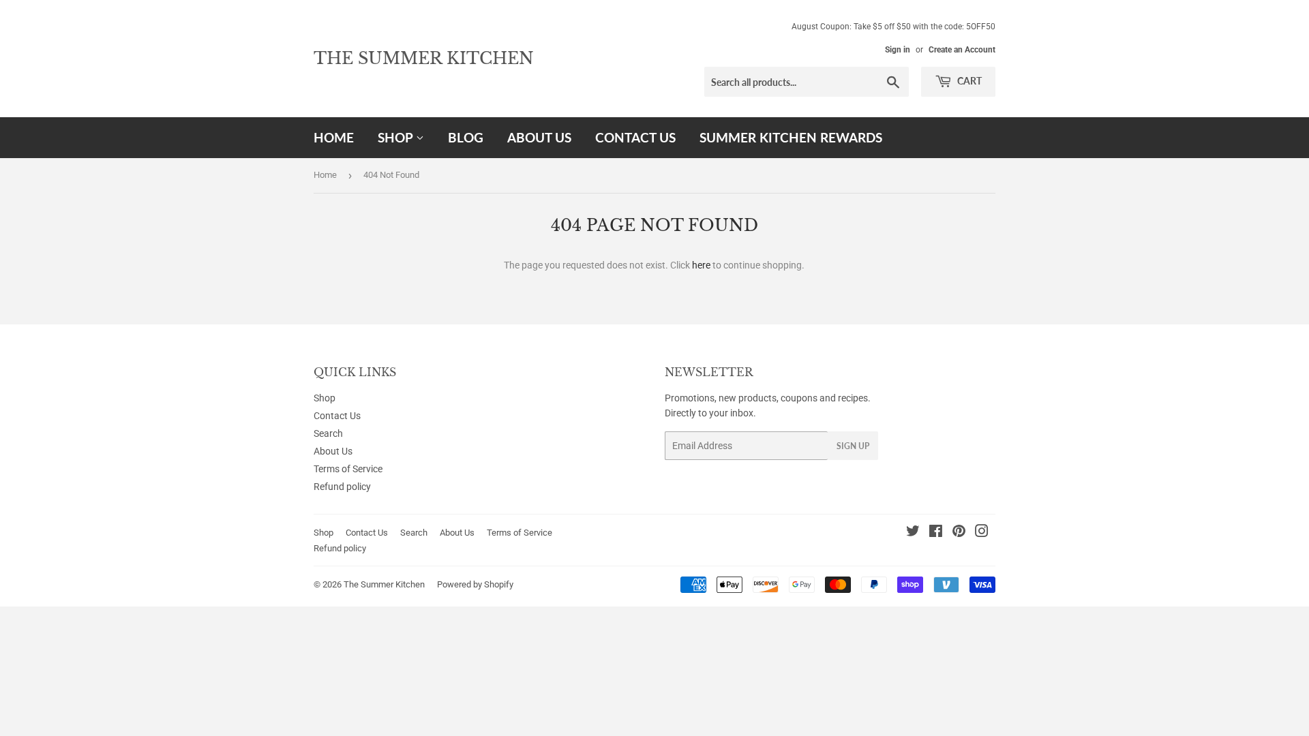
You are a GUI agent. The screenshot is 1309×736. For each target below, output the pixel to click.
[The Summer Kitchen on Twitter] (913, 532)
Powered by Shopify (475, 584)
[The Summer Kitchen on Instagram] (982, 532)
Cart (968, 81)
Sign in (897, 50)
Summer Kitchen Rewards (790, 137)
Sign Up (853, 446)
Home (334, 137)
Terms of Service (348, 468)
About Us (539, 137)
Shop (397, 137)
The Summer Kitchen (424, 58)
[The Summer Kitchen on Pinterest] (959, 532)
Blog (465, 137)
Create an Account (962, 50)
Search (328, 433)
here (701, 265)
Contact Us (635, 137)
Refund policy (342, 486)
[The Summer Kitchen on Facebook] (936, 532)
